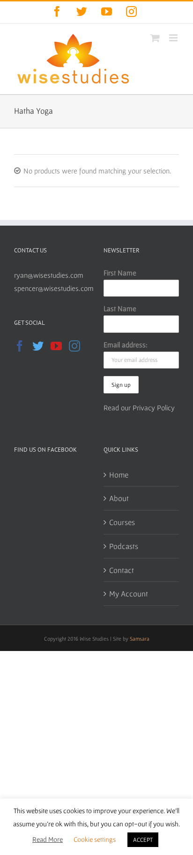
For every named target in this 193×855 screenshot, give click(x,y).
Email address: (126, 344)
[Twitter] (38, 346)
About (119, 498)
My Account (128, 593)
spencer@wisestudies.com (54, 288)
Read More (47, 839)
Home (118, 474)
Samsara (139, 638)
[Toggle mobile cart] (155, 38)
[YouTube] (56, 346)
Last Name (120, 308)
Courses (122, 522)
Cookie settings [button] (95, 839)
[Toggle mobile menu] (174, 38)
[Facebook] (19, 346)
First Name (120, 272)
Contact (121, 569)
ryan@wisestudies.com (48, 275)
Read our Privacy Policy (139, 407)
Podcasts (123, 545)
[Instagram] (74, 346)
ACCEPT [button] (143, 839)
